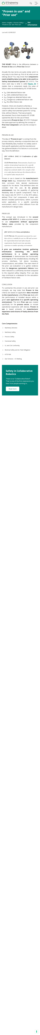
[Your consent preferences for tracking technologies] (36, 1031)
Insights (9, 23)
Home (4, 23)
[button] (31, 23)
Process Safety (18, 23)
